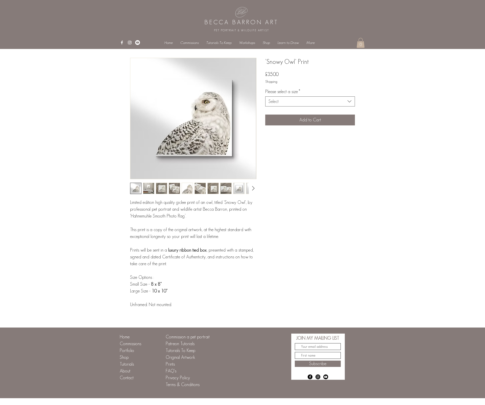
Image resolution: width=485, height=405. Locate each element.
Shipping (271, 81)
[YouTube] (137, 42)
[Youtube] (325, 376)
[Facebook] (310, 376)
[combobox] (310, 101)
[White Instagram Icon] (129, 42)
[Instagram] (318, 376)
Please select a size (282, 91)
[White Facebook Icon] (121, 42)
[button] (360, 43)
